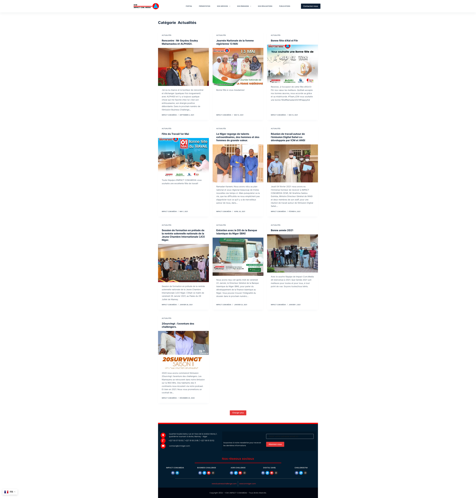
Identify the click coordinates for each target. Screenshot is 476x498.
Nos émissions (243, 6)
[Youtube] (209, 473)
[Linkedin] (177, 473)
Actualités (166, 35)
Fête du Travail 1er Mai (175, 133)
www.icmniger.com (247, 483)
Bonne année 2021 (282, 230)
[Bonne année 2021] (292, 253)
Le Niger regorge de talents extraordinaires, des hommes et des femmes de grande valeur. (237, 137)
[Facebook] (173, 473)
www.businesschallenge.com (224, 483)
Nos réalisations (265, 6)
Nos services (222, 6)
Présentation (204, 6)
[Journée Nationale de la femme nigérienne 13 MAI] (238, 67)
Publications (284, 6)
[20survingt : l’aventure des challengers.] (183, 350)
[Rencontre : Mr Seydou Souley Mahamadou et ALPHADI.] (183, 67)
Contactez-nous (310, 6)
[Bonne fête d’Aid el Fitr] (292, 64)
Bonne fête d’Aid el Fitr (284, 40)
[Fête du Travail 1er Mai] (183, 157)
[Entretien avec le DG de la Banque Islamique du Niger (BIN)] (238, 257)
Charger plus (238, 412)
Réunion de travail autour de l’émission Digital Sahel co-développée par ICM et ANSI (288, 137)
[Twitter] (204, 473)
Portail (189, 6)
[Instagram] (213, 473)
